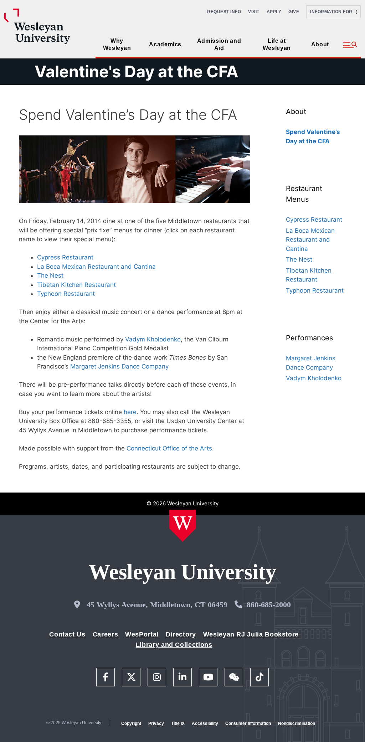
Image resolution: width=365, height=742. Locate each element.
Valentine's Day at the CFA (136, 71)
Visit (253, 11)
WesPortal (142, 634)
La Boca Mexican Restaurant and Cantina (96, 266)
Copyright (131, 723)
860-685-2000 (269, 604)
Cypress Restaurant (65, 257)
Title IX (178, 723)
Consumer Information (248, 723)
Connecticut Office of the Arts (169, 448)
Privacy (156, 723)
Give (293, 11)
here (130, 412)
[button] (350, 45)
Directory (181, 634)
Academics (165, 44)
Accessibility (205, 723)
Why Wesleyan (117, 44)
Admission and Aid (219, 44)
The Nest (50, 275)
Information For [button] (333, 11)
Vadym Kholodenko (153, 339)
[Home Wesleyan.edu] (182, 526)
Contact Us (67, 634)
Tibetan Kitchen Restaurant (76, 284)
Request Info (224, 11)
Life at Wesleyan (277, 44)
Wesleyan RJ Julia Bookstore (251, 634)
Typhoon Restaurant (66, 293)
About (320, 44)
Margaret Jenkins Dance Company (119, 366)
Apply (274, 11)
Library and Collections (174, 644)
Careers (105, 634)
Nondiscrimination (296, 723)
